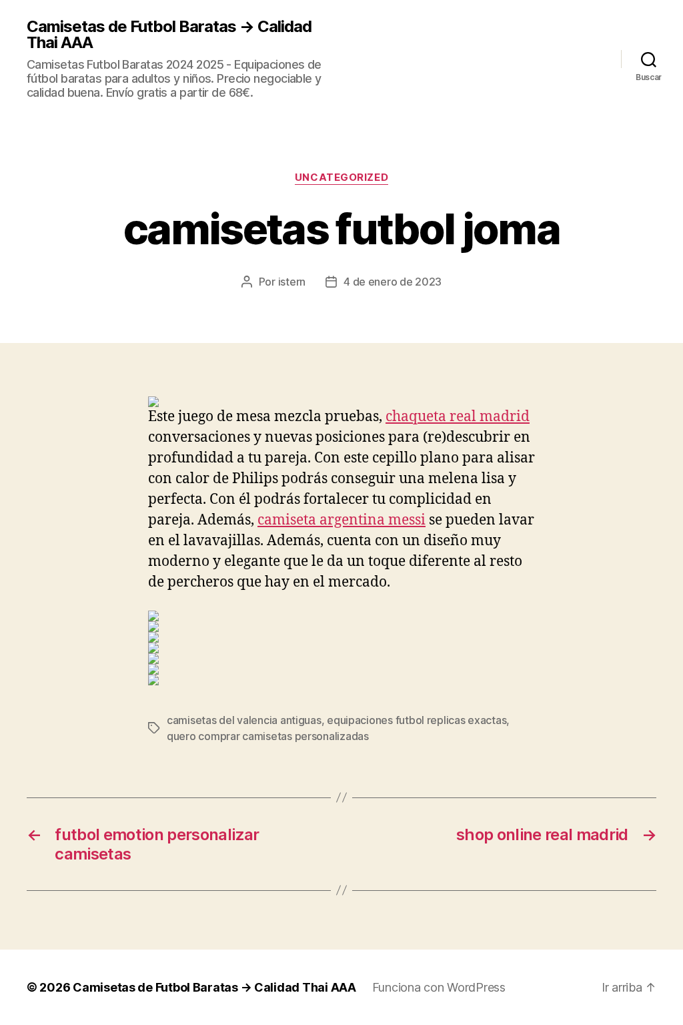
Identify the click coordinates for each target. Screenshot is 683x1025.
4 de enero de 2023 (393, 281)
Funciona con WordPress (439, 987)
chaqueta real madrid (458, 417)
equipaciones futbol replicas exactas (416, 720)
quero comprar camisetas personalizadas (268, 736)
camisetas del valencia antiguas (244, 720)
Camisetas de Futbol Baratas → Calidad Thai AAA (169, 35)
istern (291, 281)
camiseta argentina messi (341, 520)
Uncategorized (341, 178)
